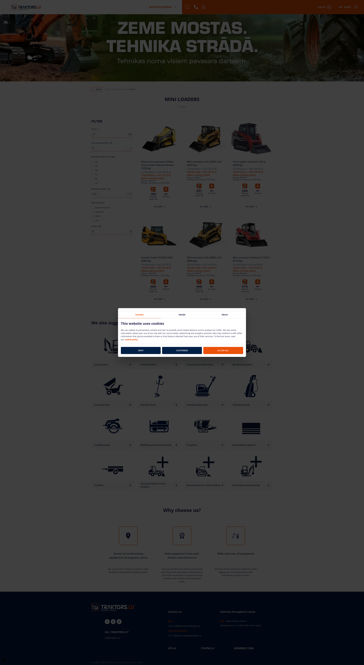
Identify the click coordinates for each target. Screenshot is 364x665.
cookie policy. (131, 339)
